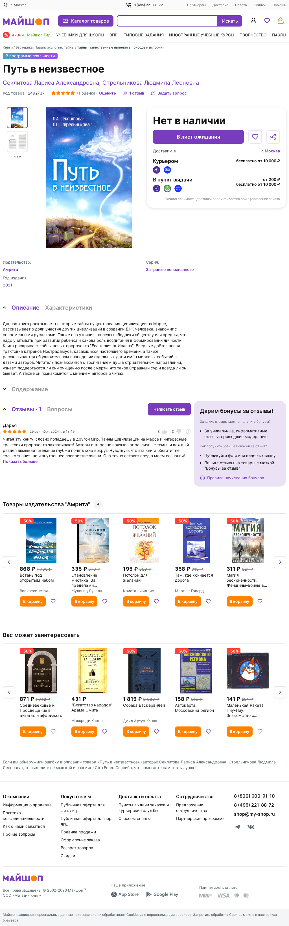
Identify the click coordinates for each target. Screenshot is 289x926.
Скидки (260, 5)
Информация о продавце (27, 804)
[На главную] (26, 21)
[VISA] (223, 895)
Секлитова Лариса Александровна (51, 82)
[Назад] (9, 562)
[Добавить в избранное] (255, 137)
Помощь (279, 5)
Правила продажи (78, 831)
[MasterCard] (236, 895)
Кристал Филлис (138, 590)
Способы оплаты (135, 818)
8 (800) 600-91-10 (254, 796)
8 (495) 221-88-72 (148, 5)
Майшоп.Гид (39, 34)
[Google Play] (162, 894)
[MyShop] (23, 881)
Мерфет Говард (189, 590)
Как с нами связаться (24, 826)
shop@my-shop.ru (254, 814)
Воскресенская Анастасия (34, 590)
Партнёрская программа (200, 818)
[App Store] (125, 894)
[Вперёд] (280, 562)
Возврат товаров (77, 847)
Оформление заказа (80, 839)
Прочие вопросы (19, 834)
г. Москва (270, 150)
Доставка (220, 5)
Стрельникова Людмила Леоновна (150, 82)
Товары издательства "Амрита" (46, 504)
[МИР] (205, 895)
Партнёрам (196, 5)
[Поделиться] (273, 137)
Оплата (241, 5)
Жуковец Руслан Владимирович (86, 590)
